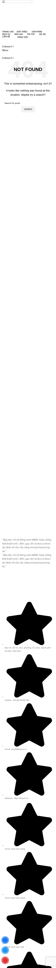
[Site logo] (17, 14)
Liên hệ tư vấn (28, 41)
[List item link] (28, 876)
